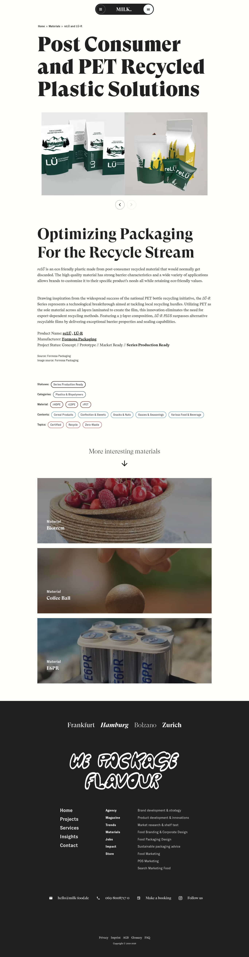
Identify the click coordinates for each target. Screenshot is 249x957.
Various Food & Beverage (186, 414)
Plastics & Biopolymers (69, 394)
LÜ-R (78, 333)
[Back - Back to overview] (100, 9)
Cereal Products (63, 414)
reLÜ (67, 333)
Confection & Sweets (93, 414)
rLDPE (71, 404)
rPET (85, 404)
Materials (54, 26)
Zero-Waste (92, 424)
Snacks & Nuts (122, 414)
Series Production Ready (68, 384)
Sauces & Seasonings (151, 414)
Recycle (73, 424)
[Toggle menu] (148, 9)
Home (41, 26)
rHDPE (57, 404)
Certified (55, 424)
